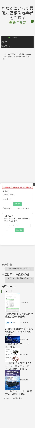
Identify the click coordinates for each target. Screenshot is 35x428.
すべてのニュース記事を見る (11, 398)
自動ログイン (7, 208)
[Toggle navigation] (32, 21)
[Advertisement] (17, 413)
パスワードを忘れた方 (23, 208)
